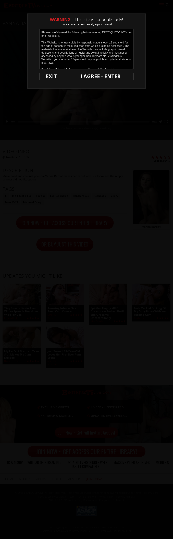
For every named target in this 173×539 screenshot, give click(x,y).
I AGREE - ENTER (100, 76)
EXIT (51, 76)
